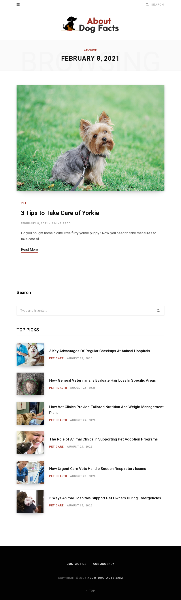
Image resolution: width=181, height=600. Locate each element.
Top (91, 590)
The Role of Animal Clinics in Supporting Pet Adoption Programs (103, 439)
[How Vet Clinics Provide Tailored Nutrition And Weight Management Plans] (33, 413)
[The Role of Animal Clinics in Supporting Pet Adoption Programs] (33, 442)
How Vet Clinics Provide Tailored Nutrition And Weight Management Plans (106, 410)
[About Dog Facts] (90, 25)
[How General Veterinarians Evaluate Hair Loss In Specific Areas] (33, 384)
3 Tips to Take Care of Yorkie (60, 213)
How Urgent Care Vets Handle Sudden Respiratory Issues (97, 468)
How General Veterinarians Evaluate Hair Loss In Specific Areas (102, 380)
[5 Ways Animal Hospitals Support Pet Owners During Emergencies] (33, 501)
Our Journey (104, 563)
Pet (24, 203)
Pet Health (58, 387)
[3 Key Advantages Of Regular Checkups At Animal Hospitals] (33, 354)
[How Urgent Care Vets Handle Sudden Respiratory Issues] (33, 472)
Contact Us (77, 563)
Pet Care (56, 358)
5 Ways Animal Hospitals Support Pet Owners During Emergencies (105, 498)
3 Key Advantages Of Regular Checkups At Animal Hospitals (99, 351)
